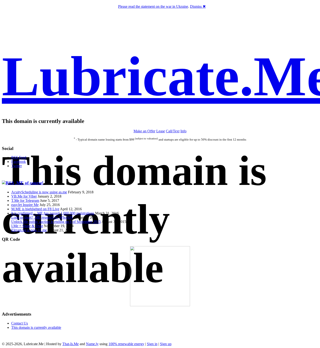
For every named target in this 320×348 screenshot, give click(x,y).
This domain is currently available (36, 327)
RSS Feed (18, 157)
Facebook (18, 162)
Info (183, 131)
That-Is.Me (70, 344)
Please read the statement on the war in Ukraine (153, 6)
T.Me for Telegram (25, 201)
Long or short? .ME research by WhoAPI (42, 217)
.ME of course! (29, 182)
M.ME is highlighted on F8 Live (35, 209)
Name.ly (92, 344)
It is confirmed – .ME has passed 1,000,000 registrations (52, 213)
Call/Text (172, 131)
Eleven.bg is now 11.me (29, 230)
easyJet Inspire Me (25, 205)
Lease (160, 131)
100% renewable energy (126, 344)
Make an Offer (144, 131)
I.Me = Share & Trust (27, 226)
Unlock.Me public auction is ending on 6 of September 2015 (56, 222)
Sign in (152, 344)
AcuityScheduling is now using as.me (39, 192)
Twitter (16, 166)
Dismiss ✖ (198, 6)
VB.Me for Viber (24, 196)
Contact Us (19, 323)
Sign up (165, 344)
